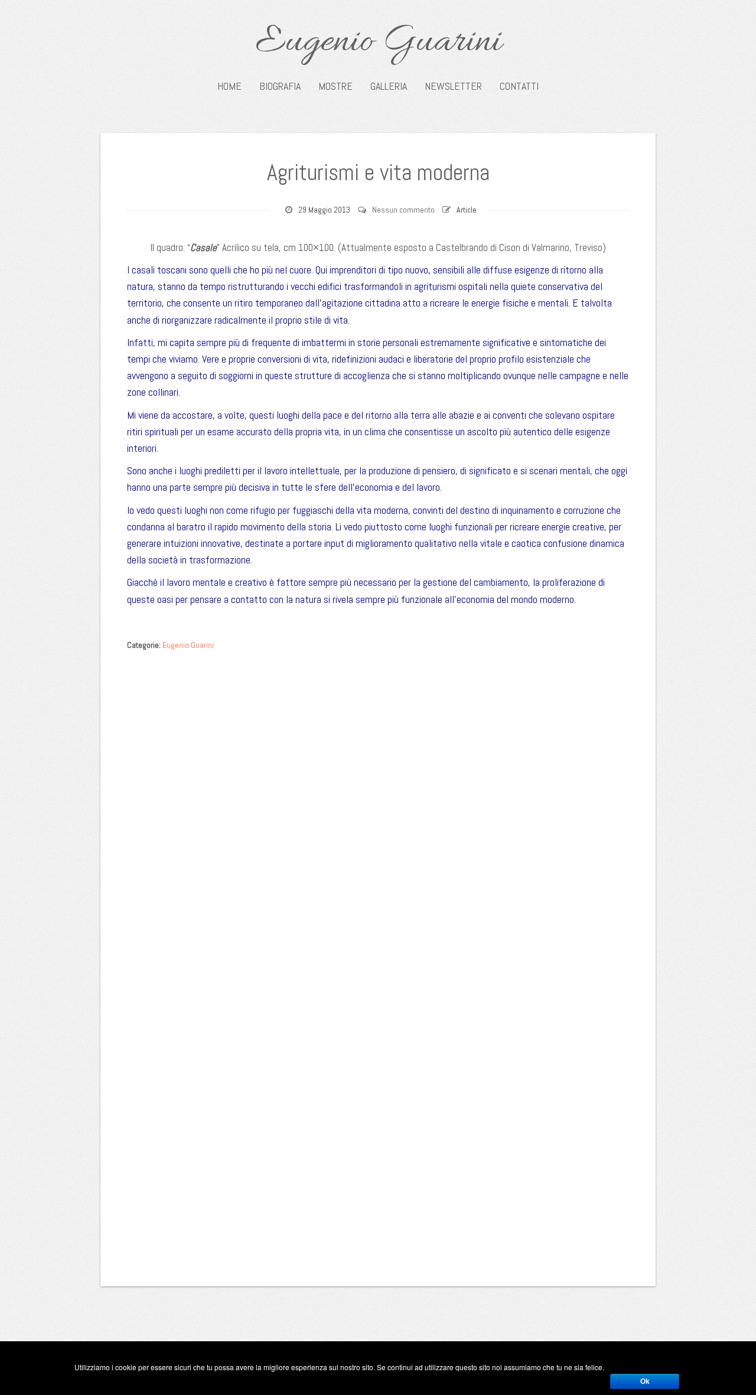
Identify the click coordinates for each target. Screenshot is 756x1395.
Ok (645, 1381)
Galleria (388, 86)
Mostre (335, 86)
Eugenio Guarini (378, 43)
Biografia (280, 86)
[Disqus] (378, 805)
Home (229, 86)
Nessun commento (403, 209)
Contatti (519, 86)
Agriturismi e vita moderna (378, 172)
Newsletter (453, 86)
